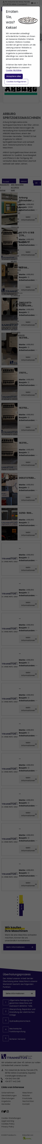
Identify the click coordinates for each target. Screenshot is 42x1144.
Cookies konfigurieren (16, 81)
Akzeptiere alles (13, 76)
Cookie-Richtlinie (13, 70)
